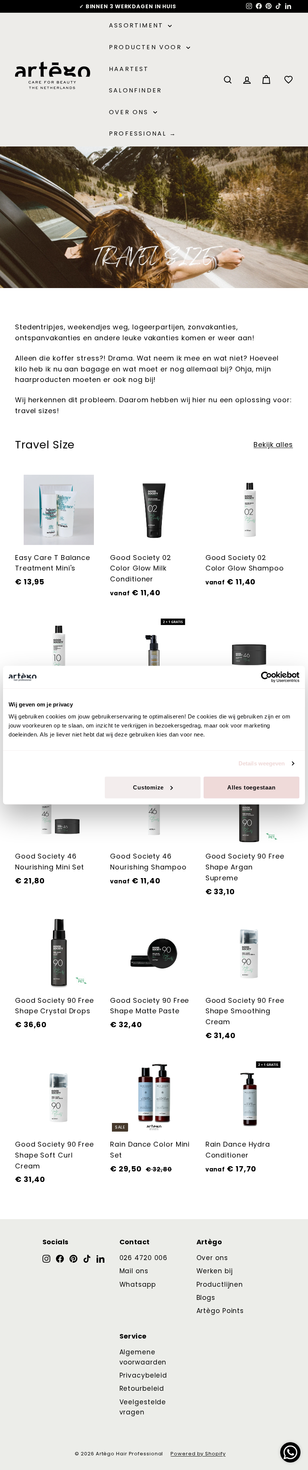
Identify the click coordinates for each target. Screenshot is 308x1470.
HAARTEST (129, 69)
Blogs (206, 1297)
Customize (148, 787)
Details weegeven (262, 763)
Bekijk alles (273, 444)
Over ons (130, 112)
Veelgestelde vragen (142, 1407)
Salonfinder (135, 90)
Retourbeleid (142, 1388)
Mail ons (133, 1270)
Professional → (143, 133)
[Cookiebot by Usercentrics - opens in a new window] (266, 677)
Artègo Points (220, 1310)
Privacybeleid (143, 1375)
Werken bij (214, 1270)
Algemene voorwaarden (143, 1357)
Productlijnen (219, 1284)
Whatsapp (137, 1284)
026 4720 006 (143, 1257)
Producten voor (146, 47)
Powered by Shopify (198, 1453)
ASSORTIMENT (137, 25)
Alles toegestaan (251, 787)
